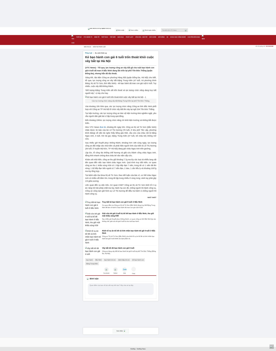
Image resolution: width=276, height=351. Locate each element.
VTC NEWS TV (88, 37)
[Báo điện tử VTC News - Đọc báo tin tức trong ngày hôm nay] (100, 31)
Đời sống (161, 37)
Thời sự (79, 37)
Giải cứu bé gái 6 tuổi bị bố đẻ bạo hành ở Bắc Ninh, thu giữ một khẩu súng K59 (128, 214)
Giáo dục (120, 37)
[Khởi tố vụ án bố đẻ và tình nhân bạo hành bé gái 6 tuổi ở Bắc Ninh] (93, 237)
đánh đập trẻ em (124, 260)
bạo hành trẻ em (110, 260)
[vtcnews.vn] (106, 269)
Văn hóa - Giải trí (141, 37)
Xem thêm (119, 331)
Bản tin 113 (87, 46)
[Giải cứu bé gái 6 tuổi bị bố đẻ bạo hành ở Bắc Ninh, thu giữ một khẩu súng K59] (93, 219)
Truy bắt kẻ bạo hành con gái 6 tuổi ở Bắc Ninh (122, 202)
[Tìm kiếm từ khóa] (186, 30)
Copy (133, 273)
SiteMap (133, 349)
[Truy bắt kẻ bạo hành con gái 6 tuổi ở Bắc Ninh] (93, 205)
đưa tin (103, 127)
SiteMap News (141, 349)
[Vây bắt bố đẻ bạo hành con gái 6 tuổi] (93, 251)
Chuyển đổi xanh (194, 37)
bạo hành (89, 260)
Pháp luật (129, 37)
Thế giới (112, 37)
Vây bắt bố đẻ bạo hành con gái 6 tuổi (118, 248)
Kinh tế (96, 37)
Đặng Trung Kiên (92, 264)
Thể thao (104, 37)
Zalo (124, 273)
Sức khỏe (152, 37)
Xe (167, 37)
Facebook (106, 273)
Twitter (115, 273)
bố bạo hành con (138, 260)
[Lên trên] (272, 347)
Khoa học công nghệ (178, 37)
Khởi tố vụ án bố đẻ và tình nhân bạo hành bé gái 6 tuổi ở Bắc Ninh (128, 232)
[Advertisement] (177, 83)
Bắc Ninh (98, 260)
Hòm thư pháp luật (99, 46)
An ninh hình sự (101, 53)
